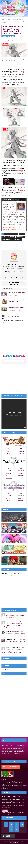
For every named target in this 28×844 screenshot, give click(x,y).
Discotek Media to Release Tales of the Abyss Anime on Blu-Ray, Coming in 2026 (16, 615)
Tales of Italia (9, 804)
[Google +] (11, 829)
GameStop (8, 451)
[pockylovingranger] (3, 641)
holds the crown (19, 170)
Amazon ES (21, 453)
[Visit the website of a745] (5, 277)
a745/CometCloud (14, 842)
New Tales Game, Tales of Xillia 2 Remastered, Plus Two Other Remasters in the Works (16, 641)
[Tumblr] (16, 824)
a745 (15, 40)
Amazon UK (21, 450)
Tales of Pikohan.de (17, 804)
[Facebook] (6, 824)
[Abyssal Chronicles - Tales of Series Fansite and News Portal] (4, 811)
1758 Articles (18, 264)
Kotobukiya (11, 236)
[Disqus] (14, 332)
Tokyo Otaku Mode (18, 190)
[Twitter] (11, 824)
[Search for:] (14, 361)
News (10, 227)
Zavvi (21, 502)
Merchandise (20, 236)
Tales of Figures (16, 239)
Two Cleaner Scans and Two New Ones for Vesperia (17, 293)
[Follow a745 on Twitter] (16, 277)
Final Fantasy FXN (17, 798)
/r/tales (18, 802)
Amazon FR (21, 475)
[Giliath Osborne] (3, 649)
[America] (3, 616)
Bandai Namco (8, 478)
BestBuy (8, 475)
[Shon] (3, 633)
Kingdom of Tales (16, 799)
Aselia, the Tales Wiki (11, 796)
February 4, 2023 (7, 40)
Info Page (5, 227)
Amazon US (8, 450)
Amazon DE (21, 451)
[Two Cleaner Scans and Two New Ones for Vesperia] (4, 295)
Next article (14, 284)
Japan (4, 236)
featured (14, 234)
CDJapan (19, 796)
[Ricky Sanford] (3, 624)
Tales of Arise (6, 239)
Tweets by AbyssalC (6, 670)
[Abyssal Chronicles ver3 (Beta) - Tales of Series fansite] (14, 8)
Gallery (15, 227)
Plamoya (14, 802)
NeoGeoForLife (16, 801)
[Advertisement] (14, 65)
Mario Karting (9, 801)
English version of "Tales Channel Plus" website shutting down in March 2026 (15, 633)
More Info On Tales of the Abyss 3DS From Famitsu (17, 300)
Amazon (3, 796)
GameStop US (8, 473)
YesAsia (9, 807)
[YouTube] (22, 824)
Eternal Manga (9, 798)
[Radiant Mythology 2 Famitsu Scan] (4, 310)
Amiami (3, 192)
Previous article (14, 282)
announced (21, 71)
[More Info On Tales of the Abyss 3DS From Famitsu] (4, 303)
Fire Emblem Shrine (6, 799)
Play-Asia (8, 453)
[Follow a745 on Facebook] (11, 277)
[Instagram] (16, 829)
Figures (22, 234)
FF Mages (24, 798)
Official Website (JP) (15, 229)
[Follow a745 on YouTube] (22, 277)
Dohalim (7, 234)
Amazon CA (8, 455)
